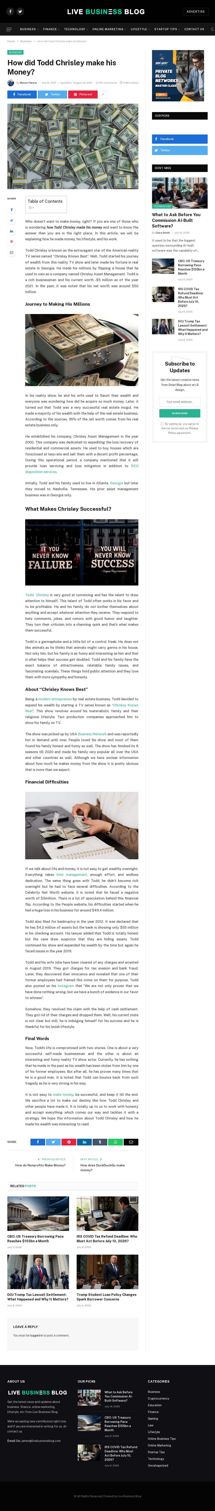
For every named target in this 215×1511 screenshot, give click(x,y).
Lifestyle (139, 29)
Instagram (66, 986)
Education (155, 1405)
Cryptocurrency (158, 1398)
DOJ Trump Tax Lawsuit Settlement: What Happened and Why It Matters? (37, 1297)
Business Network (92, 734)
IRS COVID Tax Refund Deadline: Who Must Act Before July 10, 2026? (107, 1238)
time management (71, 874)
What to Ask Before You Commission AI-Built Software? (176, 220)
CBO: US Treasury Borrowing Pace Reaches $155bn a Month (35, 1238)
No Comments (108, 82)
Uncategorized (158, 1465)
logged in (36, 1335)
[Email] (11, 252)
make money (63, 1094)
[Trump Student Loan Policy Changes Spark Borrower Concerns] (107, 1272)
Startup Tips (165, 29)
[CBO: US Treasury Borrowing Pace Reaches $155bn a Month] (38, 1213)
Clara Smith (163, 232)
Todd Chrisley (37, 595)
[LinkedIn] (11, 231)
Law (150, 1425)
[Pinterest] (11, 242)
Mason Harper (28, 82)
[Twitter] (11, 220)
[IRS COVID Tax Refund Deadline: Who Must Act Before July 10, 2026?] (107, 1213)
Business (28, 29)
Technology (74, 29)
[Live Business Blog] (105, 11)
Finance (50, 29)
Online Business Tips (162, 1438)
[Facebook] (11, 210)
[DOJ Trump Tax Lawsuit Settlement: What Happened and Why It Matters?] (38, 1272)
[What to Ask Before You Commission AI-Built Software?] (180, 193)
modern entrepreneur (55, 699)
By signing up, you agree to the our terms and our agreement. (180, 428)
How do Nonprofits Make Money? (40, 1165)
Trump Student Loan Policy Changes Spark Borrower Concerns (106, 1297)
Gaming (153, 1418)
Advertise (196, 11)
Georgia (116, 483)
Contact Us (194, 29)
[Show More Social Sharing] (103, 94)
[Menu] (9, 29)
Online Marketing (107, 29)
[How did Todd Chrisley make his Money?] (72, 146)
